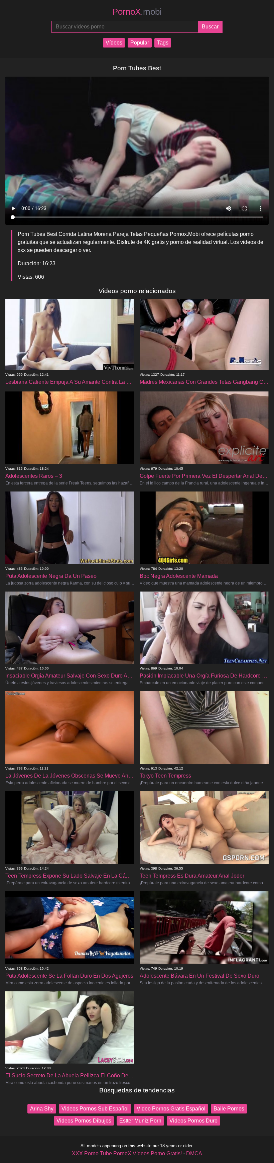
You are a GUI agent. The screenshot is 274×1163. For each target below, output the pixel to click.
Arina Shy (41, 1108)
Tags (162, 43)
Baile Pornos (229, 1108)
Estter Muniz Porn (140, 1121)
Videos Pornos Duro (193, 1121)
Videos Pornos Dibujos (83, 1121)
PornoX (137, 11)
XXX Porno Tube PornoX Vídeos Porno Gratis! (127, 1153)
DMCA (194, 1153)
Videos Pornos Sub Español (95, 1108)
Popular (139, 43)
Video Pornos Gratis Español (171, 1108)
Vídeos (114, 43)
